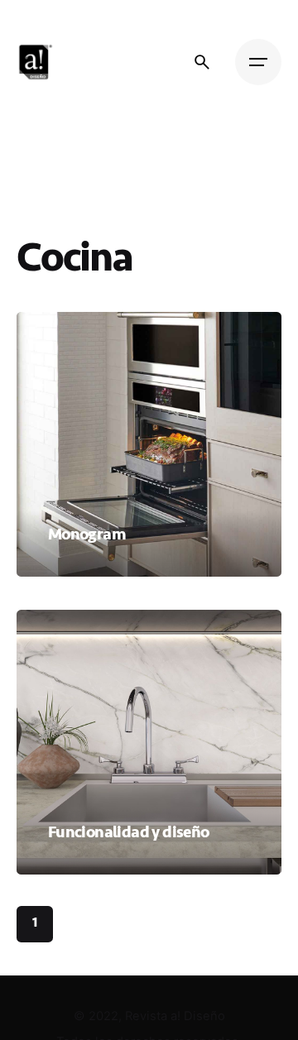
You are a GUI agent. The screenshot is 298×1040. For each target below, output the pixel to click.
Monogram (87, 534)
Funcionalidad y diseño (128, 832)
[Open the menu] (258, 62)
